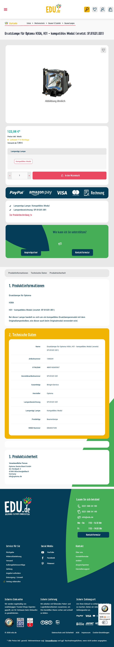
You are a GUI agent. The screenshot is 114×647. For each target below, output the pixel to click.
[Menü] (5, 9)
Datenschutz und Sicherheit (63, 632)
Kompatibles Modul (23, 161)
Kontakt (80, 546)
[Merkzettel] (95, 9)
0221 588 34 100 (89, 506)
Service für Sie (13, 546)
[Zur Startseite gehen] (53, 8)
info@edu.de (87, 517)
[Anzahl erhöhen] (29, 175)
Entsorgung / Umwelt (14, 577)
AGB (77, 632)
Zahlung (9, 569)
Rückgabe (10, 552)
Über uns (79, 552)
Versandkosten (51, 640)
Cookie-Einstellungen (101, 632)
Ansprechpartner (31, 252)
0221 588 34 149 (89, 511)
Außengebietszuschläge (15, 565)
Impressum (86, 632)
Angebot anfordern (13, 573)
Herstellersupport (82, 569)
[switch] (105, 622)
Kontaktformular (82, 252)
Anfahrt (78, 560)
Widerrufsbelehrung (13, 556)
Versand (9, 560)
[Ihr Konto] (102, 9)
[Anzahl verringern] (10, 175)
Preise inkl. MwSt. (15, 136)
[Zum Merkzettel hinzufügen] (103, 50)
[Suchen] (87, 9)
